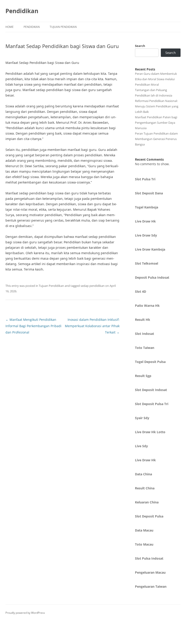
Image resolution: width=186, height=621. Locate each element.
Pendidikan (21, 11)
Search (140, 46)
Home (9, 27)
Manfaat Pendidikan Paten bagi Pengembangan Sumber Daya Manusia (156, 122)
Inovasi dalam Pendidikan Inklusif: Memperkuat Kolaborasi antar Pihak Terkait (92, 325)
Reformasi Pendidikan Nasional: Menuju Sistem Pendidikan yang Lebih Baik (156, 106)
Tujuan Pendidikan (63, 27)
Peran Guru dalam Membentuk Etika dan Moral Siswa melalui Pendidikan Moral (156, 79)
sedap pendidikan (93, 286)
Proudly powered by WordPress (25, 613)
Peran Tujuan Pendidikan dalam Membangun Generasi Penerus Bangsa (156, 138)
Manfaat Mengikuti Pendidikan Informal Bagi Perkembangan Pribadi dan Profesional (33, 325)
